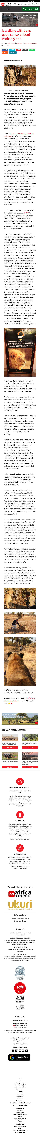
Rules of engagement (20, 1118)
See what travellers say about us (20, 839)
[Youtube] (20, 1050)
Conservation (20, 1112)
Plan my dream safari (30, 9)
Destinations (20, 1094)
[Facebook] (13, 1050)
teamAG (19, 43)
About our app (20, 1089)
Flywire (11, 826)
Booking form (20, 1100)
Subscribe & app (20, 1108)
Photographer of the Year (20, 1114)
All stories (20, 1110)
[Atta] (20, 1009)
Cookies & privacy (20, 1132)
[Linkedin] (26, 1050)
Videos (20, 1116)
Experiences (20, 1096)
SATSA (18, 832)
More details (10, 747)
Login (20, 1081)
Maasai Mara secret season (10, 761)
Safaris (20, 1091)
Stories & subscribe (20, 1105)
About (20, 1121)
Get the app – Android (20, 1085)
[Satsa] (20, 1002)
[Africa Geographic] (6, 4)
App (20, 1077)
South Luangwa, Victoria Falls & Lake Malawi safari (9, 744)
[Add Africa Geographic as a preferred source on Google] (20, 1060)
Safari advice (20, 1098)
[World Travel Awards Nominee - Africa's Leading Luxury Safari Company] (20, 980)
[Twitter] (16, 1050)
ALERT (26, 213)
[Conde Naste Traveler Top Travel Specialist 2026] (20, 993)
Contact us (20, 1128)
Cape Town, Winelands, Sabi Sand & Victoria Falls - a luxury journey (30, 763)
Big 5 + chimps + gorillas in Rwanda (29, 744)
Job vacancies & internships (20, 1130)
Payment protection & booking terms (20, 1102)
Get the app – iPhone (20, 1083)
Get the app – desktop (20, 1087)
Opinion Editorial (31, 43)
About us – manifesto (20, 1126)
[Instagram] (23, 1050)
